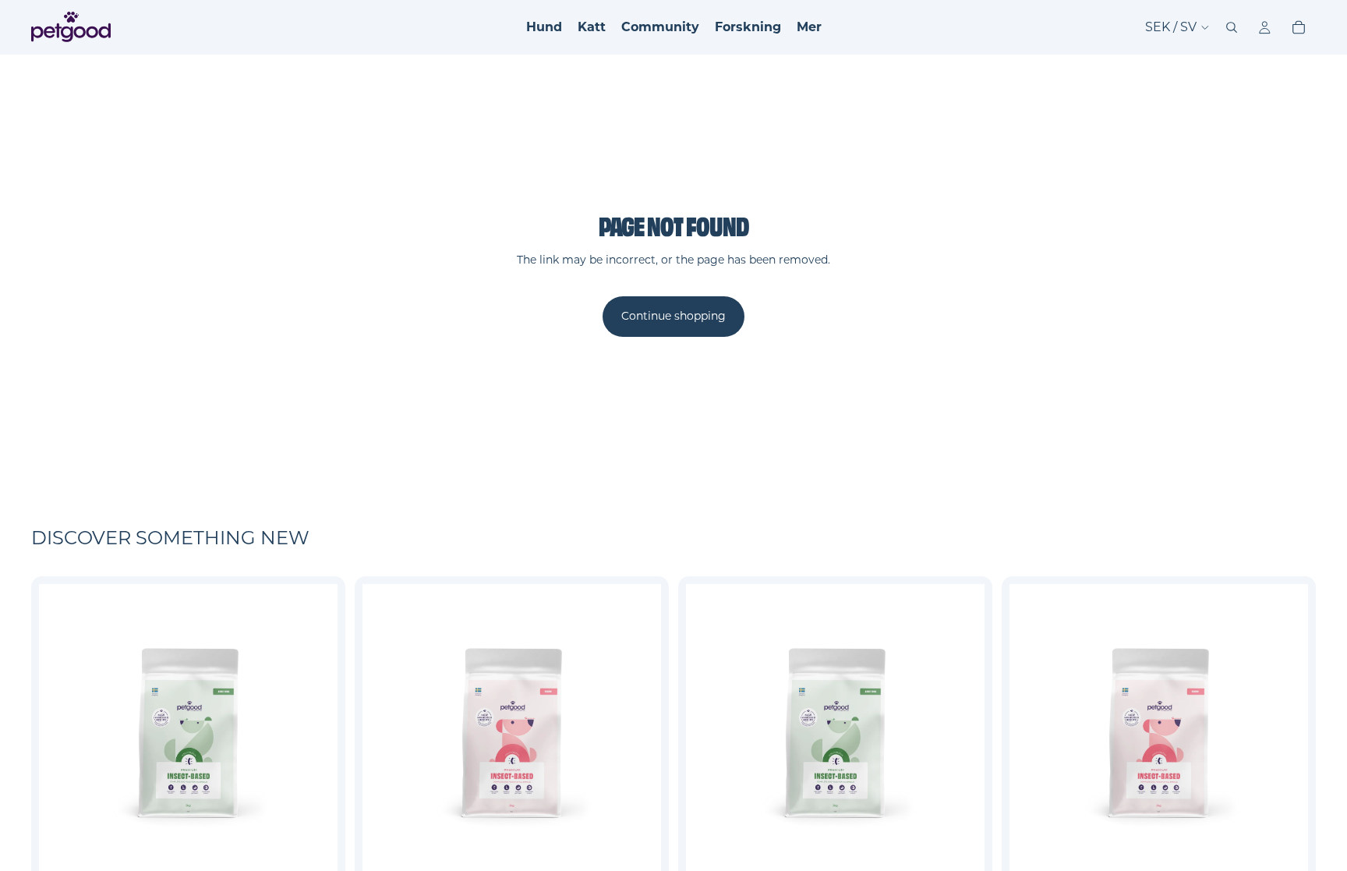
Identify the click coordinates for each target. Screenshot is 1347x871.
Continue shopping (673, 316)
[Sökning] (1231, 27)
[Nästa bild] (314, 734)
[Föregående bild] (62, 734)
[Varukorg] (1299, 27)
